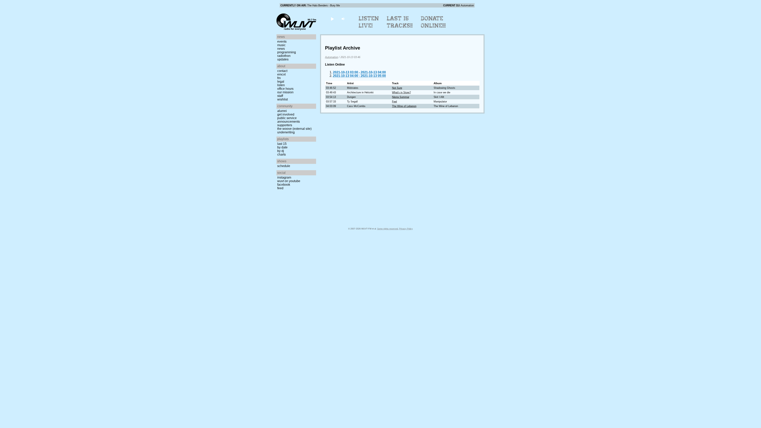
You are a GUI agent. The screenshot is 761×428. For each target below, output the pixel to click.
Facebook (283, 184)
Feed (280, 188)
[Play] (332, 18)
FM (279, 78)
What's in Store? (401, 92)
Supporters (284, 125)
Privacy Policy (406, 228)
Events (282, 41)
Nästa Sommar (400, 97)
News (281, 48)
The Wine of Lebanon (404, 106)
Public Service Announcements (288, 119)
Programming (286, 52)
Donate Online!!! (433, 22)
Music (281, 45)
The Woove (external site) (294, 128)
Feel (394, 101)
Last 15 (282, 143)
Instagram (284, 177)
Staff (280, 95)
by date (282, 147)
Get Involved (285, 114)
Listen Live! (369, 22)
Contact (282, 71)
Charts (281, 154)
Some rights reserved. (388, 228)
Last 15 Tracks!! (400, 22)
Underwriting (286, 132)
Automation (331, 57)
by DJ (280, 151)
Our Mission (285, 92)
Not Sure (397, 87)
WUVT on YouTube (288, 181)
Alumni (282, 111)
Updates (283, 59)
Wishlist (282, 99)
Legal (280, 81)
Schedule (283, 166)
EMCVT (281, 74)
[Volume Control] (343, 18)
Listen (281, 85)
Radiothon (284, 55)
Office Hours (285, 88)
